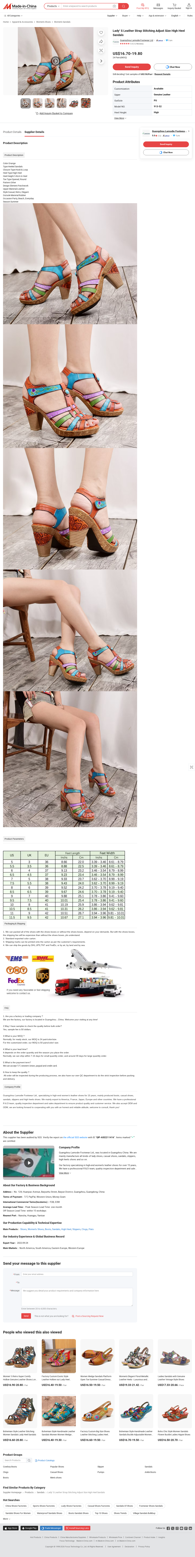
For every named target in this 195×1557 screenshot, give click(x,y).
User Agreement (114, 1546)
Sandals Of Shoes (124, 1505)
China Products (50, 1537)
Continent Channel (133, 1537)
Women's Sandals (62, 21)
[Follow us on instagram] (177, 1528)
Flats (91, 1229)
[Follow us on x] (172, 1528)
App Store (11, 1528)
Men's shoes (56, 1477)
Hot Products (35, 1537)
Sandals (56, 1229)
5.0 (156, 135)
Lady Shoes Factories (71, 1505)
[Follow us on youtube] (181, 1528)
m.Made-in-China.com (105, 1541)
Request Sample (162, 74)
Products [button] (52, 6)
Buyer (125, 15)
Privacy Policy (144, 1546)
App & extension (156, 15)
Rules (190, 15)
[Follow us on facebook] (168, 1528)
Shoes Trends (120, 1513)
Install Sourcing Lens (79, 1528)
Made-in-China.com (84, 1541)
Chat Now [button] (175, 67)
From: (17, 1274)
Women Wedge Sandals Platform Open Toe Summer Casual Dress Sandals (95, 1379)
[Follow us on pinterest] (186, 1528)
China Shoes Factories (16, 1505)
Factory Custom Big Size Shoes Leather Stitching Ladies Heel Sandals (95, 1434)
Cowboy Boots (10, 1466)
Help (139, 15)
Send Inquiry (132, 66)
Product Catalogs (46, 1460)
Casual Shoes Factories (99, 1505)
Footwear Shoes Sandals (151, 1505)
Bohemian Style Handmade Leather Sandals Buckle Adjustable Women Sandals (135, 1434)
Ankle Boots (150, 1472)
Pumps (101, 1472)
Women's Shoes (43, 21)
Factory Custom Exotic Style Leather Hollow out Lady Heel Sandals (55, 1379)
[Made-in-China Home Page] (19, 6)
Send (26, 1315)
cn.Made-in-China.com (126, 1541)
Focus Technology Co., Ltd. (76, 1546)
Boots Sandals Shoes (79, 1513)
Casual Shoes (56, 1472)
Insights (161, 1537)
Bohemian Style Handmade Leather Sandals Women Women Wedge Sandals (58, 1434)
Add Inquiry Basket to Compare (56, 113)
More (5, 1518)
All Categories (13, 15)
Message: (15, 1290)
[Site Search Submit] (123, 6)
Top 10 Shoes (101, 1513)
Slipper (101, 1466)
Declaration (129, 1546)
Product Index (149, 1537)
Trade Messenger (51, 1528)
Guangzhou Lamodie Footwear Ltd (136, 40)
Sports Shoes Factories (44, 1505)
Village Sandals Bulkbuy (144, 1513)
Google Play (29, 1528)
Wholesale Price (115, 1537)
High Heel (66, 1229)
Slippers (76, 1229)
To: (18, 1282)
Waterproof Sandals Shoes (49, 1513)
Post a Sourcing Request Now (88, 1316)
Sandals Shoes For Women (18, 1513)
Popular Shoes (57, 1466)
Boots (48, 1229)
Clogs (85, 1229)
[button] (114, 6)
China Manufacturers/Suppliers (73, 1537)
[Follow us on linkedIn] (190, 1528)
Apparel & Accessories (22, 21)
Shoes (23, 1229)
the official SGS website (75, 1137)
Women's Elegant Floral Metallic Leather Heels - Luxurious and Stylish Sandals (134, 1379)
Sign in (189, 8)
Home (6, 21)
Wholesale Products (97, 1537)
